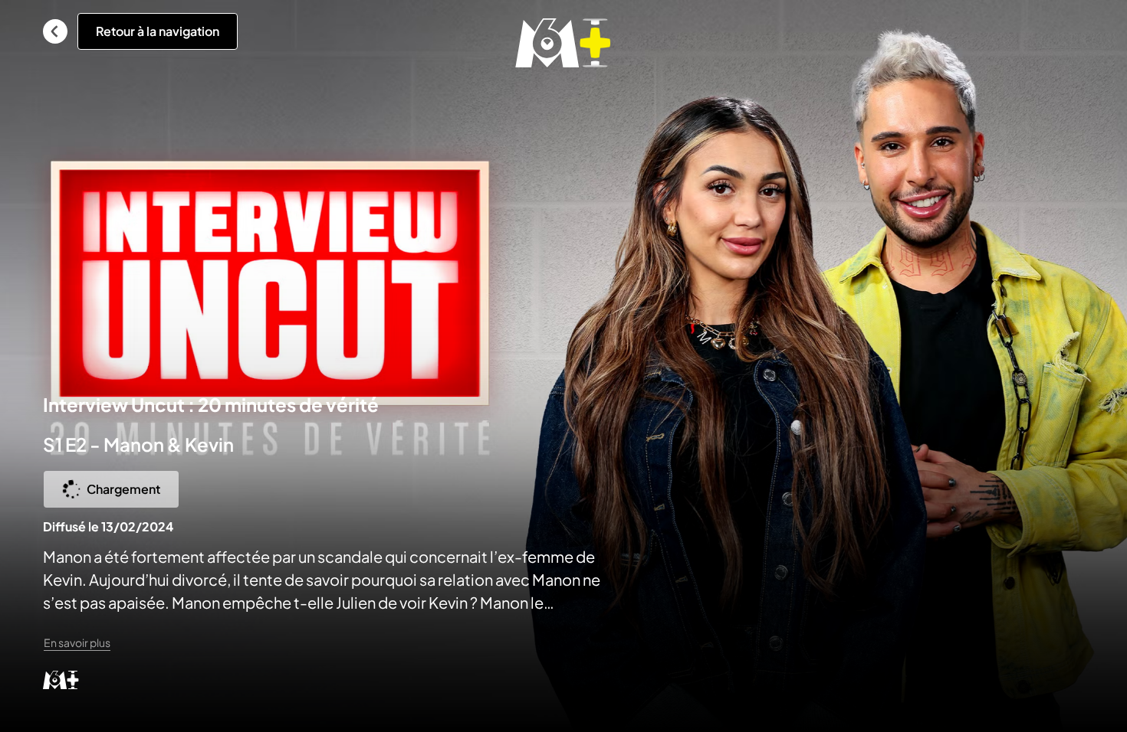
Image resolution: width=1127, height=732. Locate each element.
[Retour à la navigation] (55, 31)
